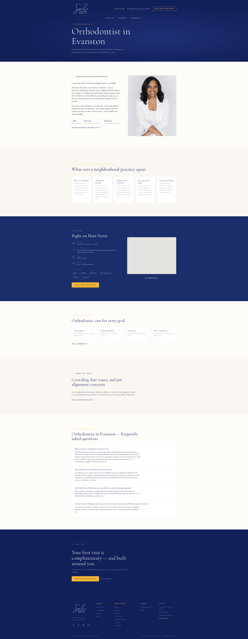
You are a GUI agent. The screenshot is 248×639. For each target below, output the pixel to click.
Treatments (123, 18)
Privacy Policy (144, 636)
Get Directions (150, 278)
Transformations (100, 610)
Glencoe (75, 277)
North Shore (93, 273)
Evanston (117, 607)
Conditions (99, 613)
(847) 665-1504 (163, 612)
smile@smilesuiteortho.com (166, 615)
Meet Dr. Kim (110, 18)
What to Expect (106, 579)
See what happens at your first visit (85, 128)
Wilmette (83, 273)
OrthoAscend (173, 636)
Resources (99, 616)
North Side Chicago (105, 273)
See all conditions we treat (82, 400)
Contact (143, 610)
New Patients (135, 18)
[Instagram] (73, 625)
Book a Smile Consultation (164, 9)
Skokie (75, 273)
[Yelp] (83, 625)
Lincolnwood (85, 277)
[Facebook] (78, 625)
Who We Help (100, 607)
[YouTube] (88, 625)
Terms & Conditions (155, 636)
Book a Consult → (164, 618)
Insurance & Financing (147, 607)
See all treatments (79, 344)
